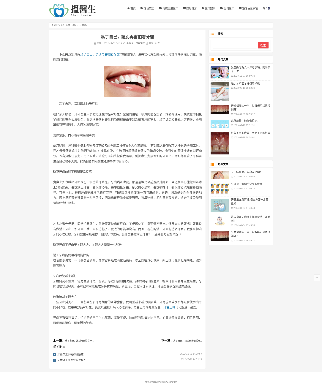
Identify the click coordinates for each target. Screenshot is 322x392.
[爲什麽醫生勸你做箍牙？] (220, 124)
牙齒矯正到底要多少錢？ (71, 359)
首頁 (133, 8)
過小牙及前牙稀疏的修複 (245, 83)
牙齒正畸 (169, 307)
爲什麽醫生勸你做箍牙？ (245, 120)
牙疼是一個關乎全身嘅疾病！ (248, 183)
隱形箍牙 (191, 8)
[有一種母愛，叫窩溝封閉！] (220, 175)
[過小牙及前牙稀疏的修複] (220, 91)
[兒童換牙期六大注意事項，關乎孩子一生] (220, 72)
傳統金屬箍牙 (170, 8)
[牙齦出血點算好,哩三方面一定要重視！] (220, 205)
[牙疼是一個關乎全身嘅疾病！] (220, 189)
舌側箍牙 (228, 8)
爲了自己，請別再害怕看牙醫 (100, 54)
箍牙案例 (209, 8)
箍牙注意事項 (250, 8)
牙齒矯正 (148, 8)
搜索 (263, 45)
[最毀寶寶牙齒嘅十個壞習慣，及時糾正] (220, 221)
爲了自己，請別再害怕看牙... (79, 340)
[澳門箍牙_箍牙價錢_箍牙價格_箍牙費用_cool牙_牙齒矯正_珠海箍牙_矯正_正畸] (72, 10)
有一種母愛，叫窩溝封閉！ (246, 171)
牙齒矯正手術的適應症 (70, 354)
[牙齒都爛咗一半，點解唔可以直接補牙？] (220, 110)
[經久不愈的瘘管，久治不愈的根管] (220, 143)
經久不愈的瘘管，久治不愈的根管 (250, 132)
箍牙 (74, 25)
